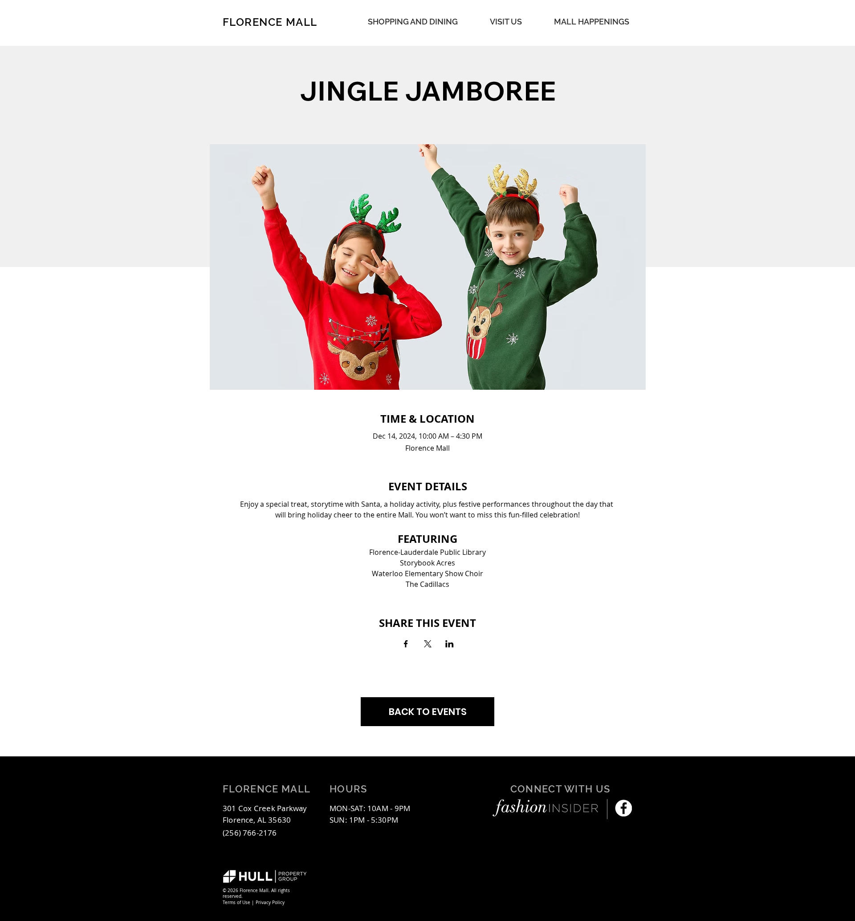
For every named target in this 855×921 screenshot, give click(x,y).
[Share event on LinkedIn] (449, 643)
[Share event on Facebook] (406, 643)
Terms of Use (236, 902)
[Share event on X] (427, 643)
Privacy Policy (270, 902)
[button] (591, 21)
